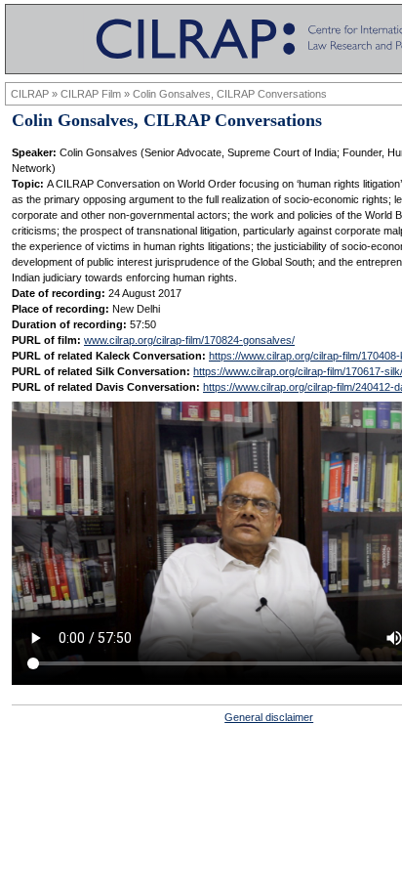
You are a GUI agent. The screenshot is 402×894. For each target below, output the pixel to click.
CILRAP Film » (96, 94)
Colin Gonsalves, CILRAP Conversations (230, 94)
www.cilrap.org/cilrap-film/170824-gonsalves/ (189, 340)
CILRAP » (35, 94)
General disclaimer (268, 717)
